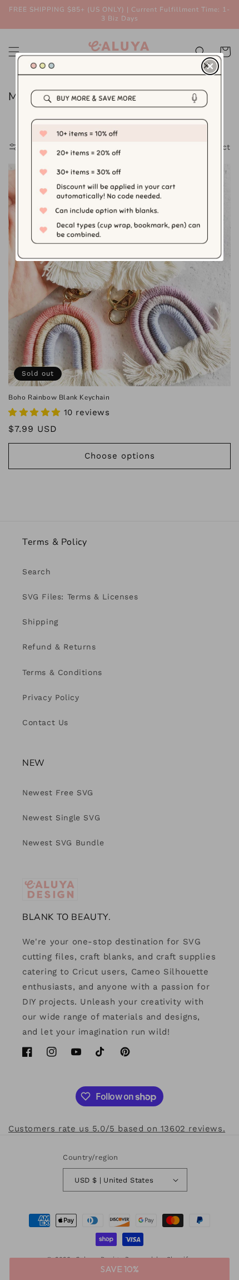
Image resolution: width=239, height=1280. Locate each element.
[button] (210, 66)
